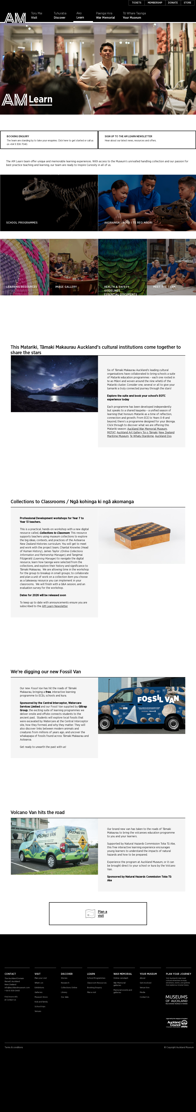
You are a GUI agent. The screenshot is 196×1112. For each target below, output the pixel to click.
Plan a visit (91, 992)
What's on (39, 983)
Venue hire (144, 988)
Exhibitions (39, 988)
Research (65, 983)
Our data (64, 997)
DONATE (173, 3)
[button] (83, 14)
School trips (40, 1007)
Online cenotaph (120, 978)
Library (64, 992)
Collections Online (69, 988)
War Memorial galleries (119, 984)
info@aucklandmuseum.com (17, 988)
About (142, 978)
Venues (38, 1011)
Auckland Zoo (163, 436)
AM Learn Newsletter (55, 606)
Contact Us (11, 1000)
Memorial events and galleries (122, 991)
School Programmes (96, 978)
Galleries (38, 992)
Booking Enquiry (94, 988)
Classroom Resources (97, 983)
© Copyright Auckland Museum (179, 1047)
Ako (79, 13)
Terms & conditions (14, 1047)
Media (142, 992)
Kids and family (41, 1002)
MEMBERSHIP (155, 3)
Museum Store (41, 997)
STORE (187, 3)
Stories (64, 978)
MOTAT (111, 432)
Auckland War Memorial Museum (147, 429)
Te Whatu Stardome (142, 436)
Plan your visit (41, 978)
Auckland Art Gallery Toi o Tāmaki (137, 432)
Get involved (145, 983)
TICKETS (136, 3)
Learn (80, 17)
